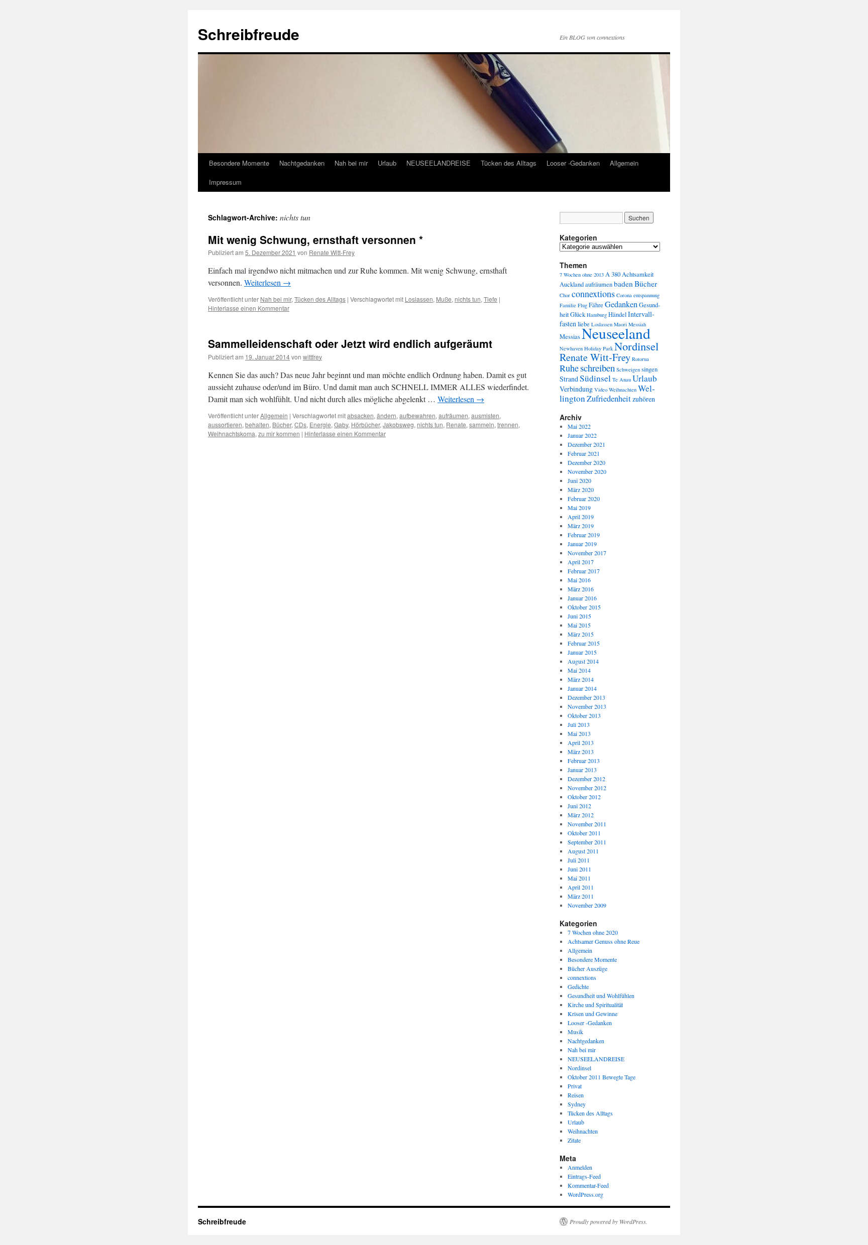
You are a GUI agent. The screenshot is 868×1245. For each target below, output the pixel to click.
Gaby (341, 424)
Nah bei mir (351, 163)
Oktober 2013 (584, 715)
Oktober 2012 (584, 797)
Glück (577, 314)
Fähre (596, 305)
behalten (257, 424)
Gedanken (621, 304)
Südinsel (595, 378)
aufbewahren (417, 415)
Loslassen (419, 299)
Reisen (576, 1095)
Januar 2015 (582, 652)
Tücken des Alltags (508, 163)
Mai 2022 (579, 426)
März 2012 (581, 815)
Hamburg (597, 314)
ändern (386, 415)
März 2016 (581, 589)
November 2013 (587, 706)
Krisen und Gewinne (592, 1014)
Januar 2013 (582, 770)
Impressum (225, 182)
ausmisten (485, 415)
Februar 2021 (584, 453)
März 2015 (581, 634)
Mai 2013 (579, 733)
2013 (599, 274)
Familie (568, 305)
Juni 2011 (579, 869)
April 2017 (581, 562)
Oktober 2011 (584, 833)
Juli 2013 (579, 724)
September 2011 (587, 842)
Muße (444, 299)
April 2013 (581, 742)
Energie (320, 424)
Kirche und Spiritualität (595, 1005)
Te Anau (621, 379)
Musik (575, 1032)
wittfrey (312, 356)
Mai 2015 (579, 625)
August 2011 (583, 851)
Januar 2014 (582, 688)
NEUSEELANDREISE (438, 163)
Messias (570, 336)
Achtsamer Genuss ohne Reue (603, 941)
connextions (593, 294)
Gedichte (578, 986)
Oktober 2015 (584, 607)
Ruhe (569, 368)
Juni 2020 (579, 480)
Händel (617, 314)
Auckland (572, 284)
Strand (569, 379)
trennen (507, 424)
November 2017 (587, 553)
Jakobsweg (398, 424)
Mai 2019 (579, 508)
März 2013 (581, 752)
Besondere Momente (239, 163)
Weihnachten (622, 389)
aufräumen (453, 415)
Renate (456, 424)
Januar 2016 (582, 598)
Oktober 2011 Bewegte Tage (601, 1077)
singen (649, 369)
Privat (575, 1086)
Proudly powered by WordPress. (608, 1221)
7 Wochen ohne (576, 274)
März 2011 (581, 896)
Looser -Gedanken (573, 163)
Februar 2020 (584, 498)
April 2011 (581, 887)
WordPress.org (585, 1194)
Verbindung (576, 389)
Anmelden (580, 1167)
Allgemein (624, 163)
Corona (624, 295)
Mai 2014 (579, 670)
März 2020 (581, 489)
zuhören (643, 399)
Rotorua (640, 358)
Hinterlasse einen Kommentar (248, 308)
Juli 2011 (579, 860)
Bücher (281, 424)
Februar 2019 (584, 535)
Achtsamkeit (638, 274)
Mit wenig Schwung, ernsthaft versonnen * (315, 239)
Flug (582, 305)
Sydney (577, 1104)
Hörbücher (365, 424)
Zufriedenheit (609, 398)
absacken (360, 415)
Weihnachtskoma (231, 433)
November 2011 (587, 824)
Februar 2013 (584, 761)
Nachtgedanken (301, 163)
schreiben (597, 367)
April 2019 (581, 517)
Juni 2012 (579, 806)
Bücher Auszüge (587, 968)
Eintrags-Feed (584, 1176)
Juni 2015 (579, 616)
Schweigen (628, 369)
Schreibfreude (248, 34)
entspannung (646, 295)
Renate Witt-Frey (332, 252)
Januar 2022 (582, 435)
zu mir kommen (279, 433)
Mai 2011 (579, 878)
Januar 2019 (582, 544)
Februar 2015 (584, 643)
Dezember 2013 (586, 697)
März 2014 (581, 679)
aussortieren (225, 424)
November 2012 (587, 788)
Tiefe (490, 299)
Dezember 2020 (586, 462)
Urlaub (387, 163)
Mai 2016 (579, 580)
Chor (565, 295)
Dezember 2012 (586, 779)
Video (600, 389)
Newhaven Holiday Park (586, 348)
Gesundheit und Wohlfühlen (601, 995)
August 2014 (583, 661)
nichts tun (468, 299)
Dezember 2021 (586, 444)
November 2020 (587, 471)
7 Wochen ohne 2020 (593, 932)
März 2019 (581, 526)
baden (623, 284)
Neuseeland (616, 333)
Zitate (574, 1140)
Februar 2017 (584, 571)
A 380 (612, 274)
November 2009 (587, 905)
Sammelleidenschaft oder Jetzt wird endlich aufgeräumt (350, 343)
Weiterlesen (267, 282)
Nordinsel (636, 345)
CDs (300, 424)
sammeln (481, 424)
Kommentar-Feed (588, 1185)
